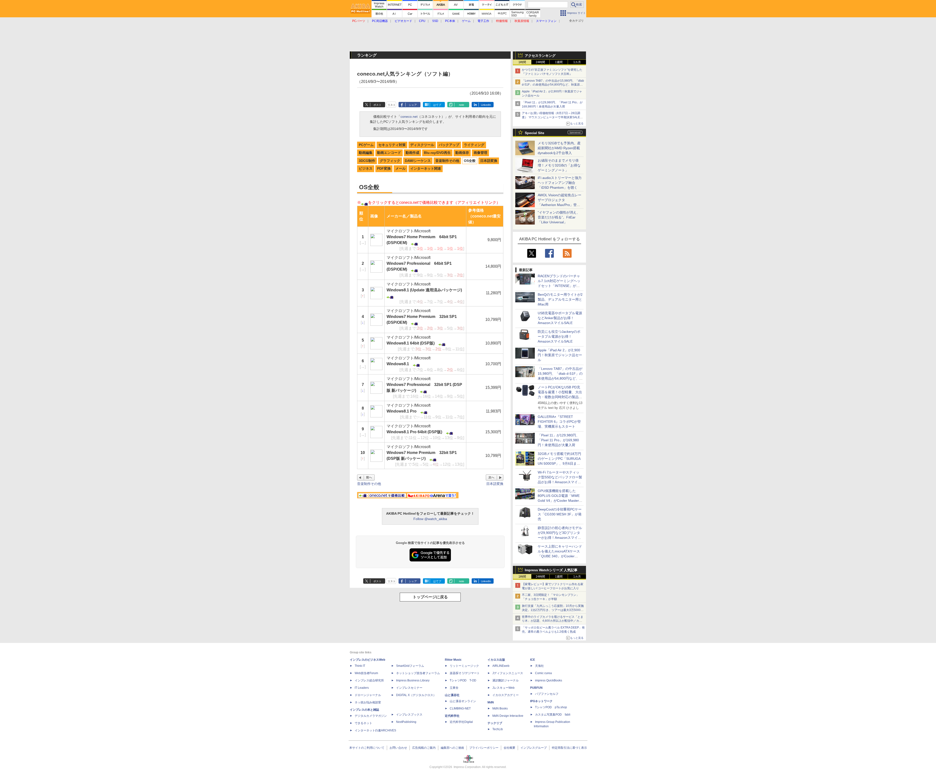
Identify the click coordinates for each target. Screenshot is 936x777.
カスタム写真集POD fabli (552, 714)
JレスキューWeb (503, 687)
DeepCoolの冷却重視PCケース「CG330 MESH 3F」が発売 (560, 514)
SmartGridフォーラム (410, 666)
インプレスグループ (533, 747)
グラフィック (390, 161)
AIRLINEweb (500, 666)
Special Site (534, 133)
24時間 (540, 62)
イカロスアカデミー (505, 695)
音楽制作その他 (447, 161)
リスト (392, 104)
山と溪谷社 (452, 695)
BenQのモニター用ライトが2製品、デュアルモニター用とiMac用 (560, 299)
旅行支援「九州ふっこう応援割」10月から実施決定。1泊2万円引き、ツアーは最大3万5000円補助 (553, 610)
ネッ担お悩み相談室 (368, 702)
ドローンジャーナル (368, 695)
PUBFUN (536, 687)
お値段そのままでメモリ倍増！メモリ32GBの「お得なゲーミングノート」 (559, 165)
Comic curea (543, 673)
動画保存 (462, 153)
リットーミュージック (464, 666)
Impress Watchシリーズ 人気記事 (551, 570)
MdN (491, 702)
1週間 (559, 62)
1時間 (522, 62)
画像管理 (480, 153)
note (461, 104)
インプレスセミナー (409, 687)
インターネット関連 (425, 168)
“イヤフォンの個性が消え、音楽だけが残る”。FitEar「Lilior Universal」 (559, 217)
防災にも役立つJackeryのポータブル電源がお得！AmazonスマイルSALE (559, 336)
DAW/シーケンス (418, 161)
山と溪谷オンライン (463, 701)
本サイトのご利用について (366, 747)
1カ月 (577, 62)
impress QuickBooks (548, 680)
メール (400, 168)
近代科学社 (452, 716)
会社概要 (509, 747)
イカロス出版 (496, 659)
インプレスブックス (409, 714)
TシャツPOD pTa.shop (551, 707)
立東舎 (454, 687)
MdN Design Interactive (507, 716)
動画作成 (412, 153)
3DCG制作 (367, 161)
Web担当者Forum (366, 673)
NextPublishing (406, 722)
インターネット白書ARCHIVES (375, 730)
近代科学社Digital (461, 722)
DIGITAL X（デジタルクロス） (416, 695)
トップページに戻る (430, 597)
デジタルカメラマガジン (371, 716)
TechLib (497, 729)
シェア (413, 104)
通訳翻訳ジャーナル (505, 680)
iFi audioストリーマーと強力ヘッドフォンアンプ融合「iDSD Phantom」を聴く (560, 182)
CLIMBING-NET (460, 708)
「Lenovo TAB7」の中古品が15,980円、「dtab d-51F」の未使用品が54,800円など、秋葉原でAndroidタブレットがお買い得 (553, 85)
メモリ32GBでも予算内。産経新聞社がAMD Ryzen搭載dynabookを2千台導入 (559, 148)
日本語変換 (488, 161)
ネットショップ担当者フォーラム (418, 673)
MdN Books (500, 708)
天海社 (539, 666)
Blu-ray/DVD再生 (437, 153)
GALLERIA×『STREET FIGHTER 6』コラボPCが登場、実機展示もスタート (559, 421)
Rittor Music (453, 659)
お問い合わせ (398, 747)
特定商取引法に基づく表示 (569, 747)
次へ (491, 477)
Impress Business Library (412, 680)
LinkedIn (486, 104)
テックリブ (495, 723)
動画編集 (365, 153)
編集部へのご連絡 (452, 747)
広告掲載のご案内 (424, 747)
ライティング (474, 145)
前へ (369, 477)
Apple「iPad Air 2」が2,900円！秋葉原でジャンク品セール (560, 355)
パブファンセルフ (546, 694)
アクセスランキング (540, 56)
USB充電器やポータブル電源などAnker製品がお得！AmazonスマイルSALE (560, 318)
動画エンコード (389, 153)
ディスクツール (422, 145)
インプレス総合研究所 (369, 680)
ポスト (377, 104)
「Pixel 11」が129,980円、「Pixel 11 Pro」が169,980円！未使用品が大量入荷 (558, 440)
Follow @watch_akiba (430, 519)
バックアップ (449, 145)
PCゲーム (366, 145)
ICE (532, 659)
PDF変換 (384, 168)
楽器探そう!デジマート (465, 673)
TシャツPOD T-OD (463, 680)
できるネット (363, 723)
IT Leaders (362, 687)
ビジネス (365, 168)
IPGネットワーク (541, 701)
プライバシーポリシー (483, 747)
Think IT (360, 666)
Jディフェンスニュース (507, 673)
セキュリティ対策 (392, 145)
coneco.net (409, 116)
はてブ (437, 104)
